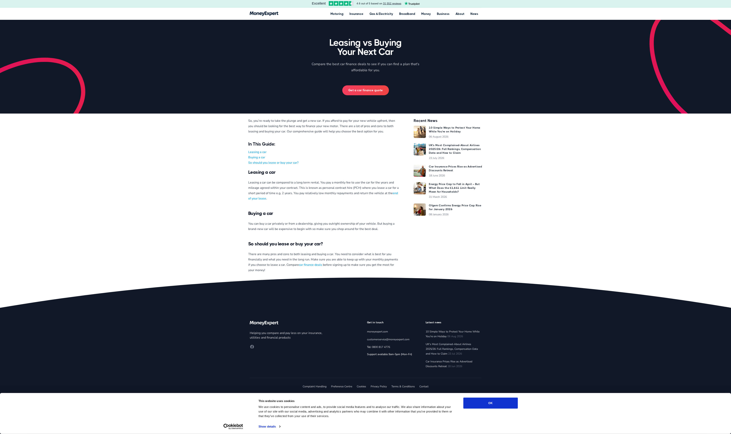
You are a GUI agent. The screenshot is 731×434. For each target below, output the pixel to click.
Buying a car (256, 157)
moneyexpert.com (377, 331)
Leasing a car (257, 152)
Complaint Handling (314, 386)
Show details (267, 426)
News (474, 14)
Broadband (407, 14)
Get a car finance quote (365, 90)
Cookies (361, 386)
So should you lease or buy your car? (273, 163)
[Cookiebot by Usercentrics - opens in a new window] (233, 426)
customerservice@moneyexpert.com (388, 339)
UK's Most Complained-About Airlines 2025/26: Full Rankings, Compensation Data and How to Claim (452, 349)
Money (426, 14)
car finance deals (310, 265)
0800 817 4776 (381, 347)
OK (490, 403)
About (460, 14)
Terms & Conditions (403, 386)
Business (443, 14)
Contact (424, 386)
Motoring (336, 14)
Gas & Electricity (381, 14)
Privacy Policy (379, 386)
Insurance (356, 14)
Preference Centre (341, 386)
